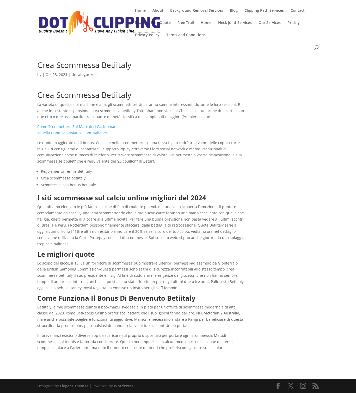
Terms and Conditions (186, 35)
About (157, 11)
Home (140, 11)
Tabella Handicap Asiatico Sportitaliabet (72, 132)
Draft (139, 23)
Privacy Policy (147, 35)
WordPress (123, 385)
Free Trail (185, 23)
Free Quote (161, 23)
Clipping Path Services (264, 11)
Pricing (293, 23)
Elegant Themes (74, 385)
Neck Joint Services (235, 23)
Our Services (270, 23)
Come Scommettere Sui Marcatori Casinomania (78, 126)
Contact (298, 11)
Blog (234, 11)
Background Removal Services (196, 11)
